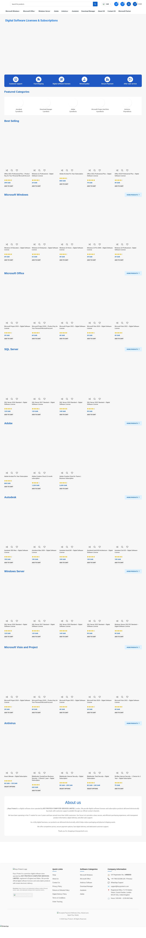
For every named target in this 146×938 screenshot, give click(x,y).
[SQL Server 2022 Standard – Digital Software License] (100, 375)
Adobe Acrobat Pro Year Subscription (71, 174)
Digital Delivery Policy (59, 894)
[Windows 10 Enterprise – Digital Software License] (45, 220)
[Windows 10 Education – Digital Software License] (17, 220)
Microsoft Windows (86, 875)
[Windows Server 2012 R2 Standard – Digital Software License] (128, 597)
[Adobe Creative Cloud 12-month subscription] (45, 449)
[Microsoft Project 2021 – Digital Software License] (73, 299)
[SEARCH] (95, 4)
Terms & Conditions (58, 898)
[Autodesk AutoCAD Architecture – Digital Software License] (100, 523)
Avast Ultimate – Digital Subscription (15, 776)
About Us (55, 879)
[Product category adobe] (73, 106)
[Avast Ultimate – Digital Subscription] (17, 749)
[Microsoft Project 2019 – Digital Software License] (17, 299)
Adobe (82, 894)
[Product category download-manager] (46, 106)
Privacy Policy (57, 886)
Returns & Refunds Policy (60, 890)
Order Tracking (57, 901)
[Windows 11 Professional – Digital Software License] (45, 146)
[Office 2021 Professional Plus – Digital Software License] (100, 146)
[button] (8, 186)
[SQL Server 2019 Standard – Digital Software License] (73, 375)
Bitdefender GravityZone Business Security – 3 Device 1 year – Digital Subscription (43, 778)
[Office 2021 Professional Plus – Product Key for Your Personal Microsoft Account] (17, 146)
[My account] (129, 4)
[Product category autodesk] (19, 106)
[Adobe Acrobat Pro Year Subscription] (73, 146)
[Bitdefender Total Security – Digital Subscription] (100, 749)
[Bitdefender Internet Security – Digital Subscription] (73, 749)
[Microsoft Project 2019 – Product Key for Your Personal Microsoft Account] (45, 299)
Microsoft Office (85, 879)
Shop (54, 875)
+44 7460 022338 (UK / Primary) (121, 879)
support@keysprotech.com (120, 886)
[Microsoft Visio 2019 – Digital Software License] (100, 299)
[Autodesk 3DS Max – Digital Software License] (17, 523)
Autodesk (83, 890)
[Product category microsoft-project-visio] (100, 106)
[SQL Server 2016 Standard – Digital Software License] (17, 375)
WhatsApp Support (117, 882)
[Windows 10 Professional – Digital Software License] (128, 220)
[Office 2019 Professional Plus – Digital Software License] (128, 146)
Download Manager (86, 886)
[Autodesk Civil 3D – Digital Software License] (128, 523)
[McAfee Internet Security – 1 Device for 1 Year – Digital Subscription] (128, 749)
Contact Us (56, 882)
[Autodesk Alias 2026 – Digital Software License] (45, 523)
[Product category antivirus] (127, 106)
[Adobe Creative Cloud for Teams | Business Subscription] (73, 449)
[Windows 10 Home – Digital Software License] (73, 220)
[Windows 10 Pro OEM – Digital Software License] (100, 220)
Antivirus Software (86, 882)
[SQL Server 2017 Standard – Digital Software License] (45, 375)
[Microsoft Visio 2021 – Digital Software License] (128, 299)
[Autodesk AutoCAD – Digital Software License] (73, 523)
